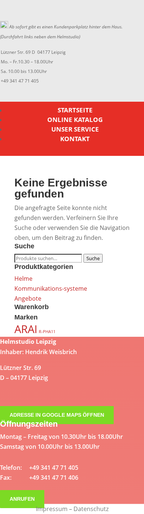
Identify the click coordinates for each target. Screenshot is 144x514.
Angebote (27, 298)
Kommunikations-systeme (50, 288)
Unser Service (75, 129)
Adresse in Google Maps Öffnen (57, 415)
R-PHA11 (47, 331)
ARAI (25, 329)
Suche (93, 258)
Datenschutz (91, 509)
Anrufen (22, 499)
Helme (23, 279)
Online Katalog (75, 119)
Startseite (75, 110)
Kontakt (75, 138)
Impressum (52, 509)
